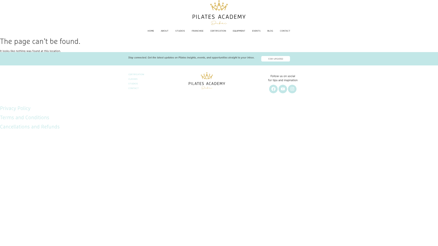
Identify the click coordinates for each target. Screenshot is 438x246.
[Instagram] (292, 89)
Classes (133, 79)
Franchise (197, 31)
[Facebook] (273, 89)
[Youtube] (283, 89)
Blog (270, 31)
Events (256, 31)
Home (151, 31)
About (165, 31)
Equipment (239, 31)
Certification (218, 31)
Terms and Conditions (24, 117)
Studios (180, 31)
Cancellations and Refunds (30, 126)
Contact (285, 31)
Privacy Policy (15, 108)
